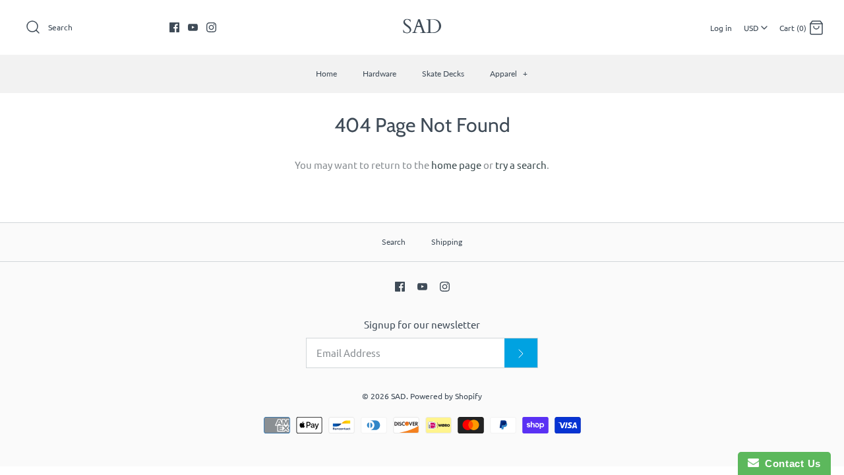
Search (394, 242)
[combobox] (755, 22)
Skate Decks (443, 74)
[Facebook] (174, 27)
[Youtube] (193, 27)
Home (326, 74)
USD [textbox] (756, 23)
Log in (721, 27)
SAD (398, 396)
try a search (521, 164)
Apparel (509, 74)
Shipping (446, 242)
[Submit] (520, 352)
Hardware (379, 74)
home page (456, 164)
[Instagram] (211, 27)
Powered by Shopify (446, 396)
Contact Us (790, 463)
